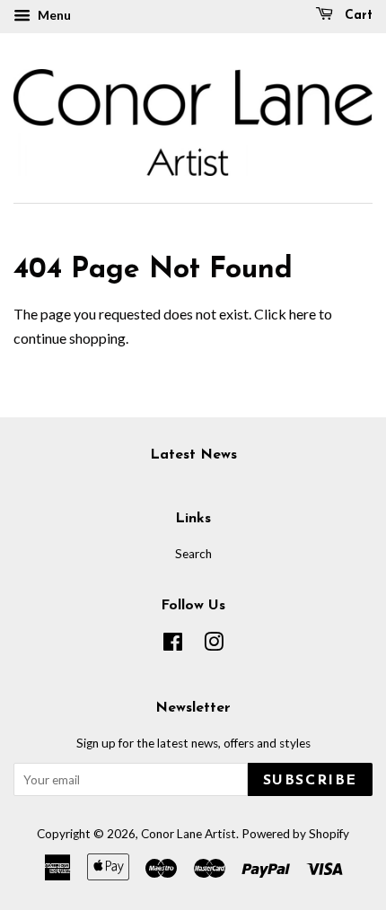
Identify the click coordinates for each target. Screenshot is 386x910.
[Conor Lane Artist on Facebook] (172, 645)
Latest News (193, 455)
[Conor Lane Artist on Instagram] (214, 645)
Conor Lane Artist (188, 834)
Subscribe (310, 781)
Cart (356, 15)
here (302, 313)
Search (193, 554)
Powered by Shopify (295, 834)
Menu (53, 14)
